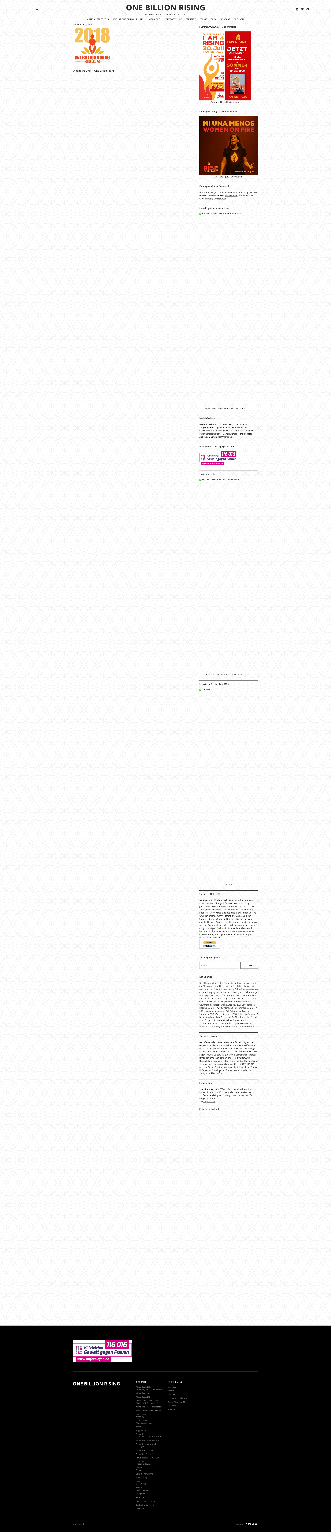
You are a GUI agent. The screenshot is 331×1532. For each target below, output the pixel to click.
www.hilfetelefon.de (237, 1067)
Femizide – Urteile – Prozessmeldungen (144, 1462)
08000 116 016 (247, 1064)
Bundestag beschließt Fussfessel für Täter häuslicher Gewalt (228, 1017)
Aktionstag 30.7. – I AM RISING (149, 1389)
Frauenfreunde (247, 1026)
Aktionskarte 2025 (143, 1393)
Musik (138, 1426)
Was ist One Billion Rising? (129, 19)
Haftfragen (206, 1020)
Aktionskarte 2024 (143, 1397)
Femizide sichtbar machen (147, 1458)
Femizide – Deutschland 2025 (148, 1440)
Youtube (308, 9)
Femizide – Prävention (145, 1450)
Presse (203, 19)
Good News (141, 1484)
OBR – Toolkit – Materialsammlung (144, 1421)
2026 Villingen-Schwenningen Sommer (236, 1007)
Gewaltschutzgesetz (209, 1004)
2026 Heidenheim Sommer (212, 1011)
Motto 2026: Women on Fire (148, 1403)
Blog (214, 19)
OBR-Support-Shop (229, 931)
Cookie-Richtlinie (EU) (145, 1505)
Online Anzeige (227, 1004)
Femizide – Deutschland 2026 (148, 1436)
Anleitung (140, 1416)
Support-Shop (174, 19)
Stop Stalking (209, 1101)
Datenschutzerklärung (145, 1501)
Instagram (297, 9)
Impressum (173, 1387)
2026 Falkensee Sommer (244, 1014)
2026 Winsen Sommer (220, 1014)
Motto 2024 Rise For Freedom (148, 1410)
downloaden (231, 195)
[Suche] (37, 9)
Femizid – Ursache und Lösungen (146, 1445)
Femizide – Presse (143, 1454)
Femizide (191, 19)
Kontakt (225, 19)
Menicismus (232, 1026)
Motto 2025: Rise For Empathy (149, 1407)
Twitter (302, 9)
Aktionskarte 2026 (98, 19)
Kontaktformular (143, 1490)
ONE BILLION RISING (165, 7)
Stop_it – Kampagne (144, 1474)
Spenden (239, 19)
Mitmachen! (155, 19)
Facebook (292, 9)
